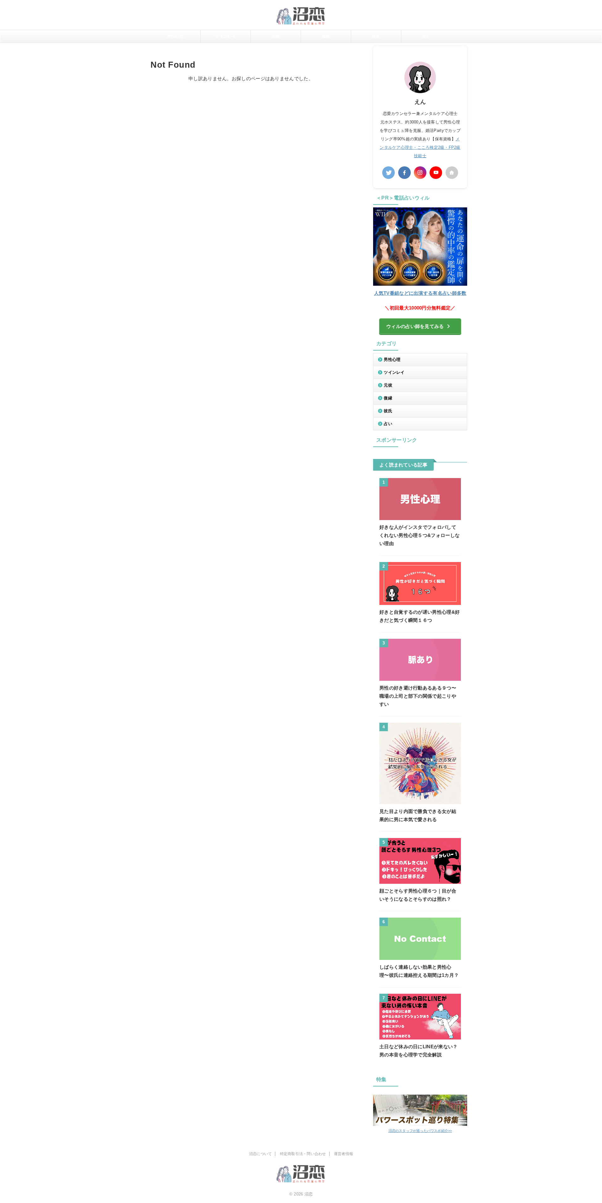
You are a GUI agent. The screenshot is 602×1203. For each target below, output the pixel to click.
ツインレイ (225, 36)
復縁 (326, 36)
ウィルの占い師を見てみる (415, 326)
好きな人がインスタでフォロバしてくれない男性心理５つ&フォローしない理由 (419, 535)
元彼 (276, 36)
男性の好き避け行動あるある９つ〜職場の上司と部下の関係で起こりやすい (417, 696)
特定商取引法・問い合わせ (303, 1154)
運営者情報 (343, 1154)
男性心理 (175, 36)
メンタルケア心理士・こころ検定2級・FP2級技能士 (420, 147)
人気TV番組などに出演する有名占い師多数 (420, 293)
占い (426, 36)
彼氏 (376, 36)
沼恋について (260, 1154)
